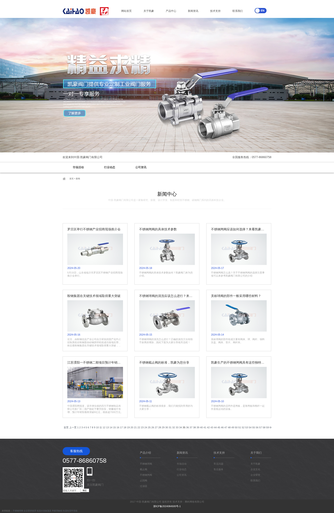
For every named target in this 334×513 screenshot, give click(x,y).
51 (239, 427)
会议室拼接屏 (30, 511)
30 (166, 427)
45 (218, 427)
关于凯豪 (149, 10)
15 (114, 427)
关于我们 (256, 452)
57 (260, 427)
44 (215, 427)
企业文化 (255, 469)
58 (264, 427)
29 (163, 427)
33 (177, 427)
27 (156, 427)
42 (208, 427)
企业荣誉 (255, 475)
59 (267, 427)
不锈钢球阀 (146, 463)
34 (180, 427)
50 (236, 427)
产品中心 (171, 10)
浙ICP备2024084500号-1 (167, 506)
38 (194, 427)
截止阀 (143, 469)
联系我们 (237, 10)
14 (111, 427)
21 (135, 427)
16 (118, 427)
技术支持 (215, 10)
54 (250, 427)
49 (232, 427)
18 (125, 427)
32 (173, 427)
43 (211, 427)
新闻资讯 (193, 10)
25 (149, 427)
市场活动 (78, 167)
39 (198, 427)
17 (121, 427)
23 (142, 427)
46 (222, 427)
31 (170, 427)
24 (145, 427)
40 (201, 427)
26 (152, 427)
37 (191, 427)
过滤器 (143, 486)
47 (225, 427)
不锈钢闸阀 (146, 475)
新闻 (78, 178)
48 (229, 427)
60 (271, 427)
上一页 (73, 427)
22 (138, 427)
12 (104, 427)
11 (101, 427)
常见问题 (218, 463)
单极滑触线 (57, 511)
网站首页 (126, 10)
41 (205, 427)
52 (243, 427)
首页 (71, 178)
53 (246, 427)
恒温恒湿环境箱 (70, 511)
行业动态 (109, 167)
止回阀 (143, 480)
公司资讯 (140, 167)
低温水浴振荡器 (44, 511)
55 (253, 427)
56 (257, 427)
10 (97, 427)
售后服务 (218, 469)
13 (107, 427)
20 (131, 427)
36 (187, 427)
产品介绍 (145, 452)
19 (128, 427)
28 (159, 427)
